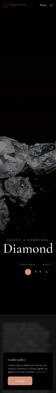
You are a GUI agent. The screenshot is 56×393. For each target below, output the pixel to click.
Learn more (41, 371)
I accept (20, 380)
